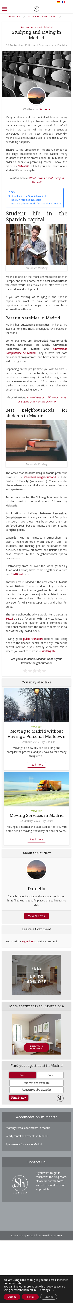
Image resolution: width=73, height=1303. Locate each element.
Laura (49, 820)
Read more (36, 764)
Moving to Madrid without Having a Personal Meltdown (36, 733)
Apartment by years (36, 1083)
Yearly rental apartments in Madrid (27, 1136)
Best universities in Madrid (26, 199)
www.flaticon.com (52, 1235)
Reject (30, 1296)
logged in (27, 941)
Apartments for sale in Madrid (24, 1144)
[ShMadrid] (36, 8)
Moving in (36, 726)
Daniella (62, 45)
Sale (50, 1075)
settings (45, 1290)
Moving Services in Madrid (37, 815)
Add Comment (42, 45)
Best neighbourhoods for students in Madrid (36, 203)
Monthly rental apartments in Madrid (28, 1128)
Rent (22, 1075)
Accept (12, 1296)
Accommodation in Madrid (36, 27)
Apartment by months (36, 1089)
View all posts (36, 916)
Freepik (31, 1235)
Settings (49, 1296)
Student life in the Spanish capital (27, 196)
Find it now (19, 1097)
